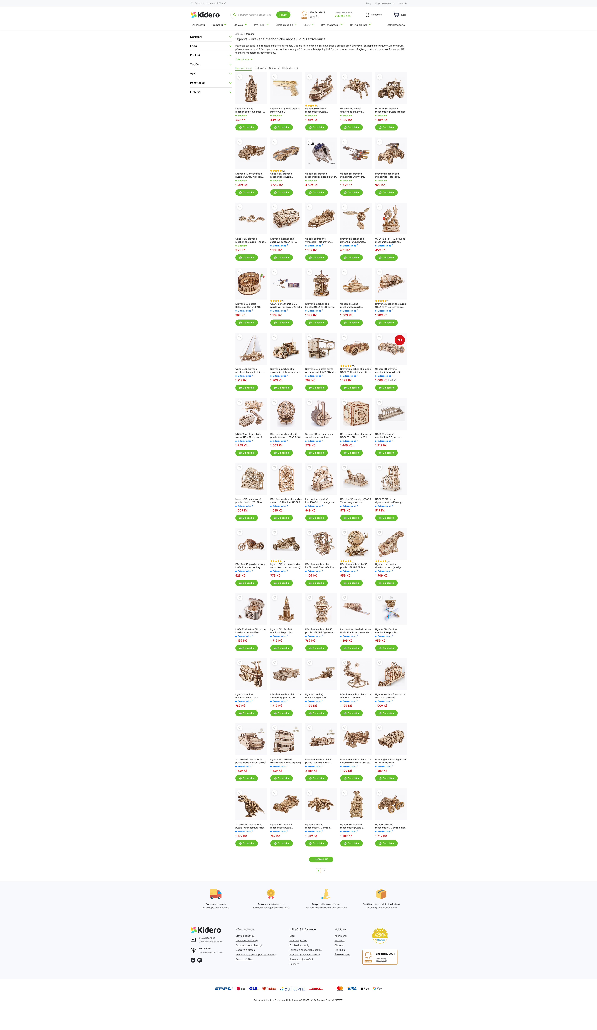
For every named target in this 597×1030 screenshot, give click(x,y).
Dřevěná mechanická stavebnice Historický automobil (387, 175)
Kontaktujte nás (298, 940)
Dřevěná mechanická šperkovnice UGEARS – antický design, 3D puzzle (284, 240)
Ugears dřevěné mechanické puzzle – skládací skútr (246, 696)
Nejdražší (274, 67)
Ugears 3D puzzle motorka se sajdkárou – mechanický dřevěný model (285, 566)
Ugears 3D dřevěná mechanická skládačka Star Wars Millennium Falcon (320, 175)
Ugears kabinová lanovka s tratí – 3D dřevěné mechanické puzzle (390, 696)
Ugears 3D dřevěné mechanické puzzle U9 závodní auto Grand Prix (388, 370)
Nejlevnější (260, 67)
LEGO (307, 24)
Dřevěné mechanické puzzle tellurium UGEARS (355, 696)
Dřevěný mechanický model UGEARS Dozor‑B (390, 761)
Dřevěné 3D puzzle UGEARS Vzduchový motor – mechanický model (355, 501)
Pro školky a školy (299, 945)
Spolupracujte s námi (301, 959)
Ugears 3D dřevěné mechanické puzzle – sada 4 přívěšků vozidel (250, 240)
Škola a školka (284, 24)
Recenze (294, 963)
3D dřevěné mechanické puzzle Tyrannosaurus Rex (249, 826)
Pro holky (217, 24)
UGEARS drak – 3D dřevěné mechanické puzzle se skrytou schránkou (390, 240)
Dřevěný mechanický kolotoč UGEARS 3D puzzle (320, 305)
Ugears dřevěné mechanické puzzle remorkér (350, 305)
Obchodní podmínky (247, 940)
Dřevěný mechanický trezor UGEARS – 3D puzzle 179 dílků (355, 436)
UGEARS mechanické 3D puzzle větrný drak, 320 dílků (286, 305)
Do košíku (248, 127)
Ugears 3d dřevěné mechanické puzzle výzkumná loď (316, 110)
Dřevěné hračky (330, 24)
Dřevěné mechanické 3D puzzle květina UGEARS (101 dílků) (285, 436)
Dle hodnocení (290, 67)
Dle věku (238, 24)
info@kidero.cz (207, 937)
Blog (368, 3)
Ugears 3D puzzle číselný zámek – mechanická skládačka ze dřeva (319, 436)
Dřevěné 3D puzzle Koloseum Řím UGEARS (248, 305)
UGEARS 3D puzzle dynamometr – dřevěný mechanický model (388, 501)
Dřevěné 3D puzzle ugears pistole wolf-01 (285, 110)
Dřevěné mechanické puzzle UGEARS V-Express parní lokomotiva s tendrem (390, 305)
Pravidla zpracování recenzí (305, 954)
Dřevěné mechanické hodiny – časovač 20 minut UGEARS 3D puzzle (286, 501)
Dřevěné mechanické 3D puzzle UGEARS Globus (353, 566)
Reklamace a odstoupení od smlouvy (256, 954)
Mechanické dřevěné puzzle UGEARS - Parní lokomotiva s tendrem (356, 631)
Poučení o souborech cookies (306, 949)
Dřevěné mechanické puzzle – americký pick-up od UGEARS (286, 696)
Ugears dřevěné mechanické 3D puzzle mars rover (390, 826)
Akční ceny (198, 24)
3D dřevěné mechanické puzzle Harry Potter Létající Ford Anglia (250, 761)
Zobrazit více (242, 59)
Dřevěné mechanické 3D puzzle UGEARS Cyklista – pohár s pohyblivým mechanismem (319, 631)
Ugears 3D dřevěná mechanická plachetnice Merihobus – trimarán (248, 370)
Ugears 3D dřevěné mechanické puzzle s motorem (351, 826)
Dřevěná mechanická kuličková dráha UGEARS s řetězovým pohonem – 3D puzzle (319, 566)
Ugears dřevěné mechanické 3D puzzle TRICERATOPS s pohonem (319, 826)
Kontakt (403, 3)
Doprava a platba (384, 3)
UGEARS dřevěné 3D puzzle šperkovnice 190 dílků (250, 631)
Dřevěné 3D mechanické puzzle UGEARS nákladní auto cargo (249, 175)
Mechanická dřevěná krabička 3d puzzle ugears (319, 501)
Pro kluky (259, 24)
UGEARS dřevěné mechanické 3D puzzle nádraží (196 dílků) (387, 436)
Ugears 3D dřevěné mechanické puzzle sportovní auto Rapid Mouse (285, 826)
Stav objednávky (245, 935)
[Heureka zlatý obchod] (380, 936)
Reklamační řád (244, 959)
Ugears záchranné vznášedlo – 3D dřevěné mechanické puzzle (318, 240)
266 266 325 (343, 16)
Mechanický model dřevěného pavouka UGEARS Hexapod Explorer (355, 110)
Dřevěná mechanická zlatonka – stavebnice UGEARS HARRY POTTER (353, 240)
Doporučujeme (243, 67)
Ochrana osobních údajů (249, 945)
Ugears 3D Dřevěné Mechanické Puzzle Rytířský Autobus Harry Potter (285, 761)
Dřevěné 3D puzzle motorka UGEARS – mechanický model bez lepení (250, 566)
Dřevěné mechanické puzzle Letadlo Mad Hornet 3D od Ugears (355, 761)
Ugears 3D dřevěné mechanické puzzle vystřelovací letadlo (386, 631)
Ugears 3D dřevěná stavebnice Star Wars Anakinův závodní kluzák (353, 175)
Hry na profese (358, 24)
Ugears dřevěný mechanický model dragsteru (315, 696)
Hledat (283, 14)
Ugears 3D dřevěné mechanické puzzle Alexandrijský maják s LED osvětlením (284, 631)
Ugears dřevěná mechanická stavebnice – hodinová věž (249, 110)
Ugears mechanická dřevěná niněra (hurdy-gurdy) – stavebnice (388, 566)
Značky (239, 33)
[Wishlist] (240, 77)
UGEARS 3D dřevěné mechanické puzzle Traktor (390, 110)
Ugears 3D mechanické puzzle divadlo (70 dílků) (248, 501)
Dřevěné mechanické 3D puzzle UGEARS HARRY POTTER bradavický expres (320, 761)
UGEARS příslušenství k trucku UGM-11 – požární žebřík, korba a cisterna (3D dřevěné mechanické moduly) (250, 436)
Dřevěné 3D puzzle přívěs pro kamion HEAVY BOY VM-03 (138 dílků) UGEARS (320, 370)
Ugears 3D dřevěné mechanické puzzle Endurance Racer (281, 175)
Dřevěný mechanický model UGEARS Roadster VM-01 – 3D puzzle (355, 370)
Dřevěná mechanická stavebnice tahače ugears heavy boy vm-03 (284, 370)
